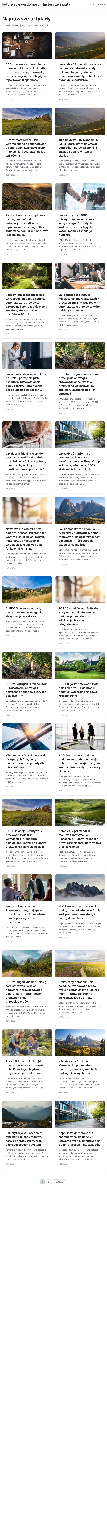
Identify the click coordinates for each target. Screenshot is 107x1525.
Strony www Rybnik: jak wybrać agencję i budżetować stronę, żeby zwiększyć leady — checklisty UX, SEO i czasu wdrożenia (26, 147)
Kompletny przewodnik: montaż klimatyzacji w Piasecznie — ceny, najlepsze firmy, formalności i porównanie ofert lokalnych (80, 838)
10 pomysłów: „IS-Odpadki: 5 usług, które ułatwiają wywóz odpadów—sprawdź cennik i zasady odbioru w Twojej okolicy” (78, 147)
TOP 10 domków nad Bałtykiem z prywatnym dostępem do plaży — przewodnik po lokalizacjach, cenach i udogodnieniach (79, 616)
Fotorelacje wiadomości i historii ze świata (36, 4)
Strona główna (97, 4)
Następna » (60, 1182)
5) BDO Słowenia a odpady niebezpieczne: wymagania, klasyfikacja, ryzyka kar (24, 612)
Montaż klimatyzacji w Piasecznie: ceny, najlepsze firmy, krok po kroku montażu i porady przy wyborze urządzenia (26, 914)
